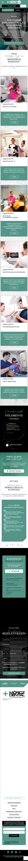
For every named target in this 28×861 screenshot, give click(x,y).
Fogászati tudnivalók (14, 817)
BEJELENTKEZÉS (11, 6)
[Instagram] (8, 852)
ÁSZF (14, 808)
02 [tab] (12, 545)
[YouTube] (16, 852)
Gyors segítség (7, 10)
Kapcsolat (14, 805)
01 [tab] (10, 544)
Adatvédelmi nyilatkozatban (11, 842)
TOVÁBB (14, 123)
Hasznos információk (14, 802)
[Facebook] (12, 852)
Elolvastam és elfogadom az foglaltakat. (11, 842)
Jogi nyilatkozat (14, 814)
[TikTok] (20, 852)
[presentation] (14, 89)
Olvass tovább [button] (10, 432)
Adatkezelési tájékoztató (14, 811)
